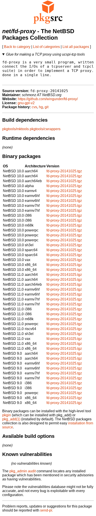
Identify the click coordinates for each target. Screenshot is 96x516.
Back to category (17, 47)
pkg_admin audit (22, 471)
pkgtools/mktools (15, 129)
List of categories (46, 47)
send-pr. (46, 510)
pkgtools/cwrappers (45, 129)
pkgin (6, 415)
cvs (34, 107)
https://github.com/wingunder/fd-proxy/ (48, 99)
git (46, 107)
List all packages (76, 47)
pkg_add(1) (11, 419)
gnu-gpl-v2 (26, 103)
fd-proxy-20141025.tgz (64, 171)
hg (41, 107)
